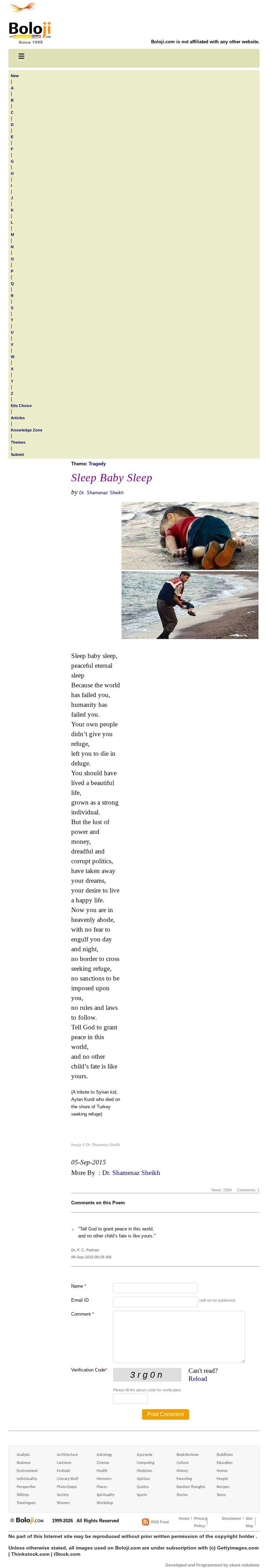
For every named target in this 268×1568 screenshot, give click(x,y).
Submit (17, 454)
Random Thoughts (191, 1487)
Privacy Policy (200, 1522)
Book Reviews (188, 1455)
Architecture (67, 1455)
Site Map (249, 1522)
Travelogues (26, 1503)
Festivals (63, 1471)
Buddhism (225, 1455)
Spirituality (105, 1495)
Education (224, 1463)
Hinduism (144, 1471)
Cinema (103, 1463)
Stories (182, 1495)
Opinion (143, 1479)
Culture (183, 1463)
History (182, 1471)
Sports (142, 1495)
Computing (145, 1463)
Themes (18, 442)
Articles (18, 418)
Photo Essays (67, 1487)
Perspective (26, 1487)
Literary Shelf (67, 1479)
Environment (27, 1471)
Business (23, 1463)
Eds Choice (21, 406)
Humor (222, 1471)
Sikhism (23, 1495)
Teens (221, 1495)
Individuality (27, 1479)
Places (102, 1487)
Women (63, 1503)
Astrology (104, 1455)
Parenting (184, 1479)
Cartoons (64, 1463)
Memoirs (104, 1479)
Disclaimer (231, 1518)
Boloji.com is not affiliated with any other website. (205, 41)
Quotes (143, 1487)
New (15, 76)
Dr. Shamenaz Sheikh (101, 492)
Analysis (23, 1455)
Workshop (105, 1503)
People (222, 1479)
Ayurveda (144, 1455)
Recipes (223, 1487)
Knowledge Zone (26, 430)
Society (63, 1495)
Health (102, 1471)
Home (184, 1518)
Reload (197, 1378)
